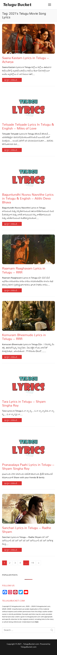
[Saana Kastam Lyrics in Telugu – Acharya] (28, 39)
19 (32, 563)
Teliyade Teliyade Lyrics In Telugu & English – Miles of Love (28, 126)
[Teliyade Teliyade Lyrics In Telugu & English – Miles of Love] (28, 105)
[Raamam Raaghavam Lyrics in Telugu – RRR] (28, 249)
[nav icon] (49, 4)
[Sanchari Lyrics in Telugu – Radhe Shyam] (28, 509)
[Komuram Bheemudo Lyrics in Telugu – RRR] (28, 316)
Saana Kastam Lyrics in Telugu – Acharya (25, 60)
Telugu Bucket (17, 4)
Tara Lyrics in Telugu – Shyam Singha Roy (24, 403)
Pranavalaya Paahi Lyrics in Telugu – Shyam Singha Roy (28, 466)
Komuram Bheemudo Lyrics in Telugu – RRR (24, 337)
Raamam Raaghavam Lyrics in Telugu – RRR (23, 270)
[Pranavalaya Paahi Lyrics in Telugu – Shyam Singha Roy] (28, 446)
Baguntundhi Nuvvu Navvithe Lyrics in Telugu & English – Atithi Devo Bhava (28, 198)
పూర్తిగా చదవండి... (11, 80)
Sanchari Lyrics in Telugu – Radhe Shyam (26, 529)
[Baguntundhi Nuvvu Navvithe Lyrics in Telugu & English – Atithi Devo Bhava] (28, 175)
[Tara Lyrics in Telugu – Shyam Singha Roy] (28, 382)
